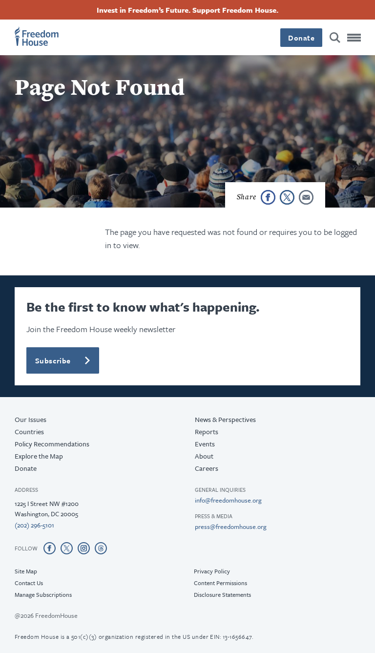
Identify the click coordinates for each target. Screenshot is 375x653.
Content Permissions (220, 582)
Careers (206, 468)
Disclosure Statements (222, 594)
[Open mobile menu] (354, 37)
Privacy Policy (212, 571)
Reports (206, 431)
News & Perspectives (225, 419)
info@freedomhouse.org (228, 500)
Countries (29, 431)
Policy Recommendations (52, 444)
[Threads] (101, 548)
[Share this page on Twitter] (287, 197)
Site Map (26, 571)
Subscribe (53, 360)
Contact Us (29, 582)
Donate (301, 37)
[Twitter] (67, 548)
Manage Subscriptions (43, 594)
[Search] (335, 37)
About (204, 456)
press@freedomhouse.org (231, 526)
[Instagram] (84, 548)
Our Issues (30, 419)
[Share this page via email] (306, 197)
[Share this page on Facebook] (268, 197)
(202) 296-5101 (34, 525)
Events (205, 444)
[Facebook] (49, 548)
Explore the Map (39, 456)
